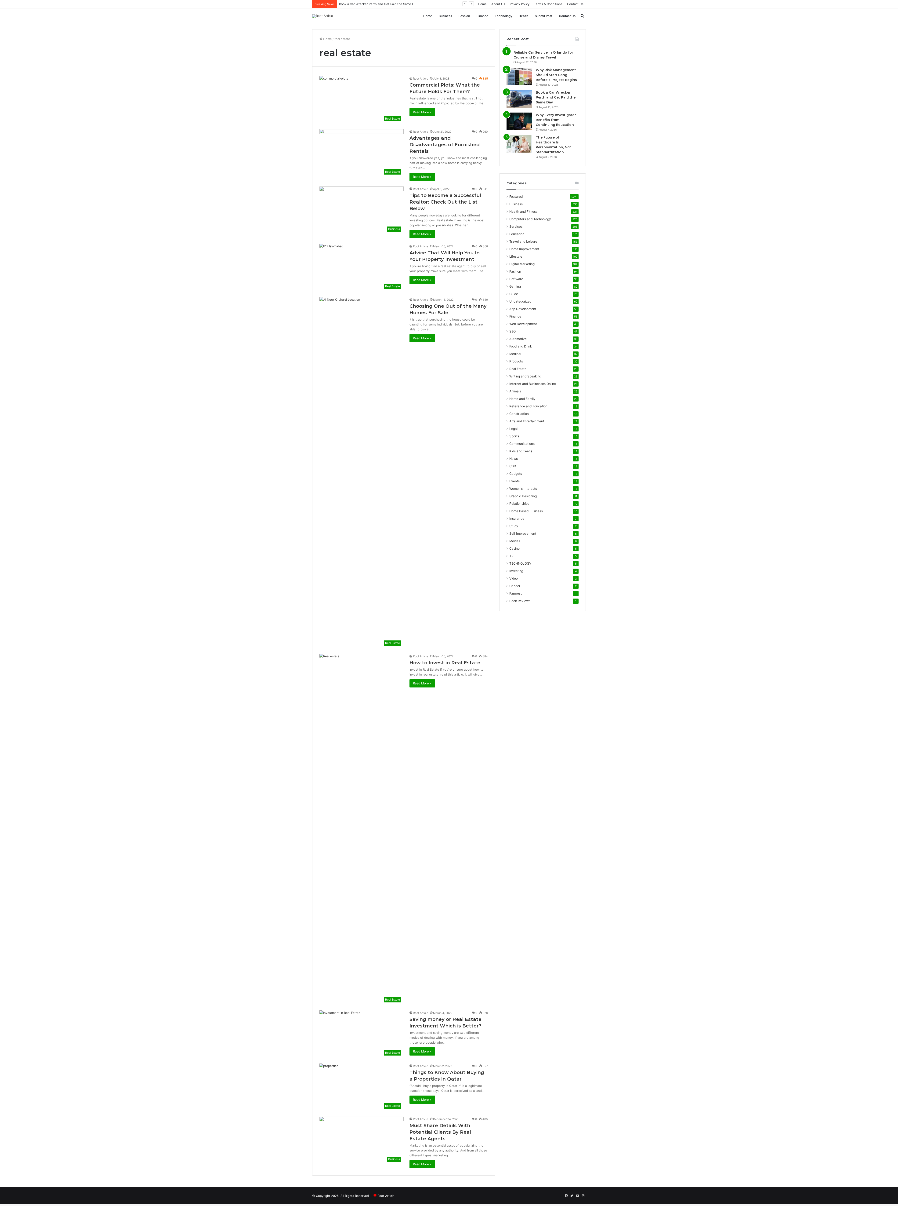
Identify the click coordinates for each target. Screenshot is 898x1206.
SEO (512, 331)
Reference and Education (528, 406)
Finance (482, 16)
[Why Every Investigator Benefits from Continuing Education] (519, 121)
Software (516, 279)
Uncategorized (520, 301)
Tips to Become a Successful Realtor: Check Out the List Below (445, 202)
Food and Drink (520, 346)
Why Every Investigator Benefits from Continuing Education (556, 120)
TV (511, 556)
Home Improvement (524, 249)
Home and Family (522, 399)
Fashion (464, 16)
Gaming (515, 286)
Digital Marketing (522, 264)
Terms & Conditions (548, 4)
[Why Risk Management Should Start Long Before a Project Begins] (519, 76)
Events (514, 481)
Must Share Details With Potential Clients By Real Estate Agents (440, 1132)
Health (523, 16)
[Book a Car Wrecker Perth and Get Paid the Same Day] (519, 99)
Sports (514, 436)
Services (515, 226)
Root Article (420, 78)
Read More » (422, 112)
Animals (515, 391)
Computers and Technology (530, 219)
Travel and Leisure (523, 241)
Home (482, 4)
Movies (514, 541)
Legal (513, 429)
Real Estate (517, 369)
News (513, 458)
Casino (514, 548)
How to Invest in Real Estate (444, 662)
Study (513, 526)
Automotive (518, 339)
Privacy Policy (519, 4)
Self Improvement (522, 533)
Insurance (516, 518)
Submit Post (543, 16)
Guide (513, 294)
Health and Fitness (523, 211)
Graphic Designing (523, 496)
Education (516, 234)
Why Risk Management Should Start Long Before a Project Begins (556, 75)
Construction (519, 414)
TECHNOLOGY (520, 563)
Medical (515, 354)
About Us (498, 4)
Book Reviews (519, 601)
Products (516, 361)
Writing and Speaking (525, 376)
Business (445, 16)
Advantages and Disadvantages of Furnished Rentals (444, 144)
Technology (503, 16)
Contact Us (575, 4)
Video (513, 578)
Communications (522, 444)
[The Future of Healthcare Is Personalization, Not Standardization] (519, 144)
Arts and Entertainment (526, 421)
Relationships (519, 503)
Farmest (515, 593)
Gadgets (515, 473)
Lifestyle (515, 256)
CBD (512, 466)
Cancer (514, 586)
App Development (522, 309)
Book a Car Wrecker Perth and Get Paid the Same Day (378, 4)
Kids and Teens (520, 451)
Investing (516, 571)
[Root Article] (322, 16)
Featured (516, 196)
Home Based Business (526, 511)
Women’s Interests (523, 488)
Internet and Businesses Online (532, 384)
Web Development (523, 324)
